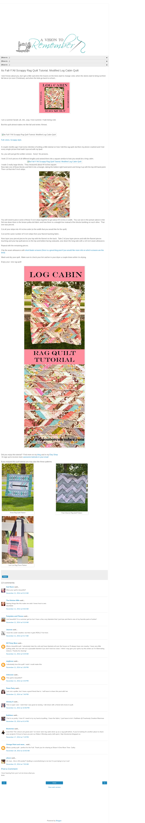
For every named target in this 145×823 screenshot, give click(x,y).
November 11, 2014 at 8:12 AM (17, 593)
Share (5, 576)
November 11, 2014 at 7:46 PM (17, 694)
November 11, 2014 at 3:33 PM (17, 681)
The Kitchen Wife (12, 600)
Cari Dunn (10, 587)
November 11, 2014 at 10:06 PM (17, 708)
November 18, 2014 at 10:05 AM (18, 751)
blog (39, 455)
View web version (54, 787)
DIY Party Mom (11, 643)
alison (8, 758)
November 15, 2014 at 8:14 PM (17, 721)
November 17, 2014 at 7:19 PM (17, 737)
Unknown (10, 675)
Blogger (58, 821)
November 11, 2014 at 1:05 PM (17, 667)
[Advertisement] (54, 17)
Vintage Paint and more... (16, 744)
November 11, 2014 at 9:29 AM (17, 654)
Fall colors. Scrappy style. (11, 140)
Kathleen (9, 715)
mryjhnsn (9, 661)
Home (54, 783)
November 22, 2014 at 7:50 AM (17, 764)
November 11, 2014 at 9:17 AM (17, 636)
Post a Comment (9, 769)
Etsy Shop (54, 455)
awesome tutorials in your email (35, 457)
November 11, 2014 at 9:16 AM (17, 622)
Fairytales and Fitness (14, 616)
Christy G (9, 702)
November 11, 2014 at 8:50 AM (17, 609)
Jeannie (9, 630)
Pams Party (10, 688)
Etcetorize (10, 729)
